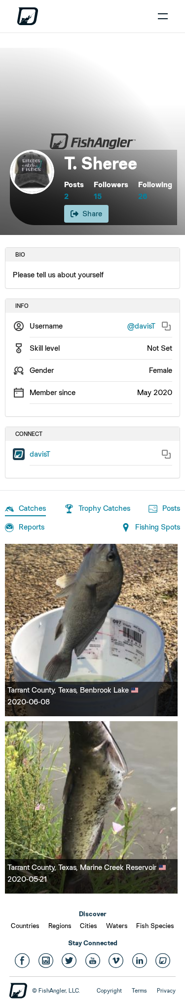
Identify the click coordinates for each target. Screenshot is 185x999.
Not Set (159, 348)
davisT (40, 454)
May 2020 (154, 392)
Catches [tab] (32, 508)
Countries (25, 925)
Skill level (45, 348)
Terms (139, 991)
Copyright (109, 991)
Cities (88, 925)
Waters (117, 925)
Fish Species (155, 925)
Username (46, 326)
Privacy (166, 991)
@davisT (141, 326)
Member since (52, 392)
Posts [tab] (171, 508)
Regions (60, 925)
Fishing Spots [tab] (157, 527)
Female (160, 370)
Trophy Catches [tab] (104, 508)
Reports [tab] (31, 527)
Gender (42, 370)
